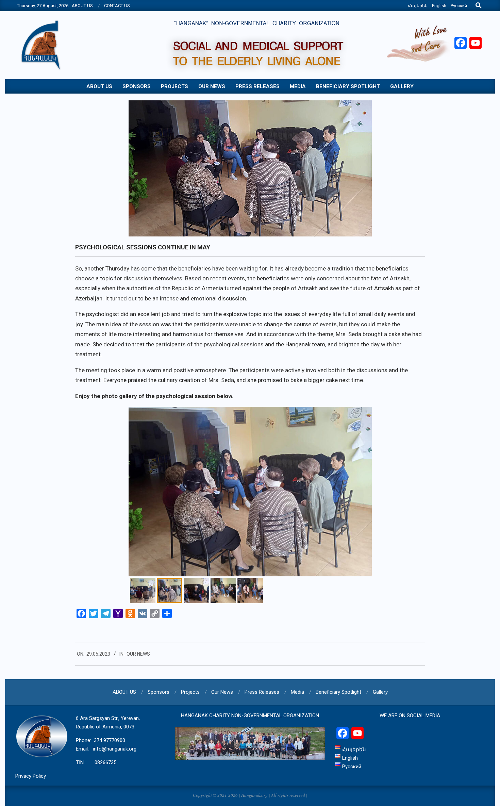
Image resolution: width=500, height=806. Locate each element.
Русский (459, 5)
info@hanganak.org (114, 749)
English (439, 5)
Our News (138, 654)
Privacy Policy (30, 776)
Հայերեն (418, 5)
